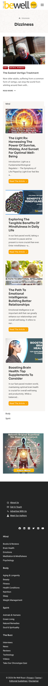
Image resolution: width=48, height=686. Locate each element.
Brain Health (8, 548)
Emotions (7, 552)
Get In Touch (16, 506)
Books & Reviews (11, 543)
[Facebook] (19, 528)
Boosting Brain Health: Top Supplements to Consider (21, 373)
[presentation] (24, 50)
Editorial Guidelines (18, 681)
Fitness (6, 583)
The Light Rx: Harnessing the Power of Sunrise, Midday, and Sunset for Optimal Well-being (24, 147)
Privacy (30, 677)
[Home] (19, 18)
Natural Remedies (17, 68)
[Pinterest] (38, 528)
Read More (9, 91)
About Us (14, 502)
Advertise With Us (18, 511)
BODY (5, 68)
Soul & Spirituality (11, 627)
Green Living (8, 619)
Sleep (5, 596)
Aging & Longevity (11, 575)
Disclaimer (34, 681)
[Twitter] (33, 528)
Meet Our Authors (18, 515)
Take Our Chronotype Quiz (15, 663)
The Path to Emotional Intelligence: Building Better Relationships (20, 297)
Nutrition (7, 591)
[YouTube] (42, 528)
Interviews (8, 642)
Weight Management (12, 600)
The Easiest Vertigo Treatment (21, 72)
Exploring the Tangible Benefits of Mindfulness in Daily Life (24, 225)
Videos (6, 659)
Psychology (8, 560)
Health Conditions (11, 587)
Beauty (6, 579)
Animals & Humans (12, 615)
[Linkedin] (24, 528)
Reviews (7, 650)
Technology (8, 654)
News (5, 646)
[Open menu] (42, 4)
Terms (38, 677)
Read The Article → (19, 181)
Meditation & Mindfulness (15, 556)
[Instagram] (29, 528)
